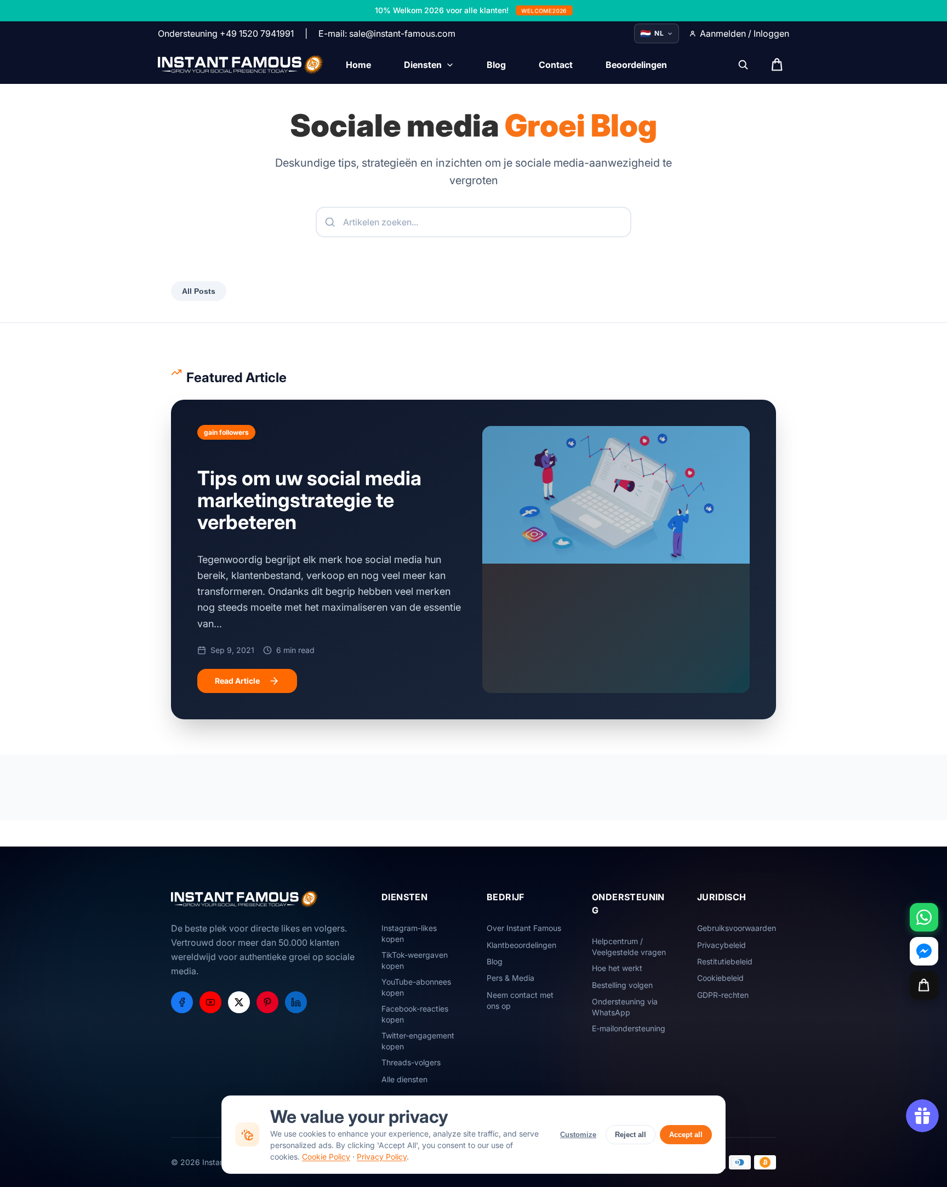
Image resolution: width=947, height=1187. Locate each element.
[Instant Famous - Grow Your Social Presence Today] (241, 65)
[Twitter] (239, 1002)
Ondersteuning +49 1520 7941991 (226, 33)
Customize (578, 1135)
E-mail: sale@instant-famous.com (386, 33)
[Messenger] (924, 951)
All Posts (198, 291)
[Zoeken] (743, 65)
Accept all (686, 1135)
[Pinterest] (267, 1002)
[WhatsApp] (924, 917)
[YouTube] (210, 1002)
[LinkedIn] (296, 1002)
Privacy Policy (382, 1156)
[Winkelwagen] (924, 985)
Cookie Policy (326, 1156)
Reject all (630, 1135)
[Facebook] (182, 1002)
